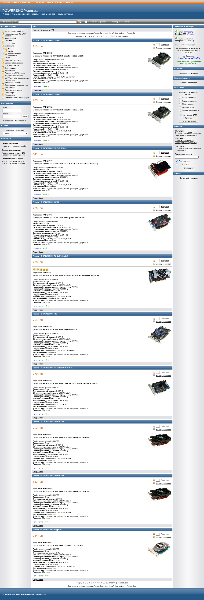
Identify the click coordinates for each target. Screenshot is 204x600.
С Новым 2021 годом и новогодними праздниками (186, 142)
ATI (9, 48)
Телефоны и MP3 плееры (15, 73)
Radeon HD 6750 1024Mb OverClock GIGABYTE (53, 368)
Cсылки (49, 2)
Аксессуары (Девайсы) (14, 31)
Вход (25, 116)
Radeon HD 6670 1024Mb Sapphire (47, 40)
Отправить (188, 168)
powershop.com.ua (37, 594)
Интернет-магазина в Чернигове (191, 51)
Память (8, 58)
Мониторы (9, 41)
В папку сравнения (163, 48)
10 (101, 36)
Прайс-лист (27, 2)
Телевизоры (10, 93)
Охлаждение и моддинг (14, 90)
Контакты (69, 2)
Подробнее (38, 90)
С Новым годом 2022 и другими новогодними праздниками (188, 134)
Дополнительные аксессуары (14, 54)
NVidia (10, 51)
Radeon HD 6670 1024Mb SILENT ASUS (49, 148)
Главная (6, 2)
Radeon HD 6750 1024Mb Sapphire (47, 530)
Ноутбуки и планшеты (14, 76)
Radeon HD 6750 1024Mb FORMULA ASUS (50, 256)
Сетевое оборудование (14, 63)
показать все (123, 36)
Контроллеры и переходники (16, 85)
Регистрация (8, 121)
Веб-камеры (10, 70)
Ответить (188, 118)
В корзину (165, 45)
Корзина (58, 2)
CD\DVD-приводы (12, 65)
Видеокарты (10, 46)
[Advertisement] (188, 230)
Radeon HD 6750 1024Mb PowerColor (48, 422)
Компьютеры (10, 87)
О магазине (39, 2)
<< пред (79, 36)
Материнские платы (13, 60)
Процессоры (10, 43)
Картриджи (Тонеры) (13, 82)
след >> (112, 36)
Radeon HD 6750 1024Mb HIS (45, 314)
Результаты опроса (188, 121)
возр (96, 33)
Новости (15, 2)
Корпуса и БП (10, 38)
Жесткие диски (11, 68)
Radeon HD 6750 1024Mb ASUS (46, 202)
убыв (101, 33)
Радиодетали (10, 95)
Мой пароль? (20, 121)
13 (107, 36)
